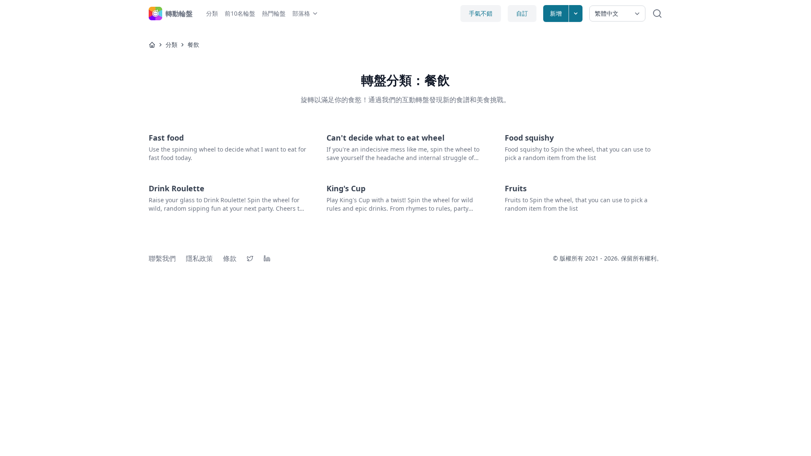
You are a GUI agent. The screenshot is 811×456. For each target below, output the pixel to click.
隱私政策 (199, 258)
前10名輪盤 (240, 13)
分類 (212, 13)
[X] (250, 258)
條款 (230, 258)
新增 (556, 13)
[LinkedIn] (267, 258)
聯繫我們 (162, 258)
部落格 (301, 13)
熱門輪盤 (274, 13)
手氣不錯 (481, 13)
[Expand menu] (575, 13)
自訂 (522, 13)
